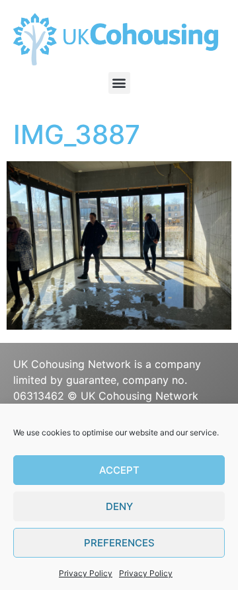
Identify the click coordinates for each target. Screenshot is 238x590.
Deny (119, 506)
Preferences (119, 542)
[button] (119, 83)
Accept (119, 470)
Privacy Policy (85, 573)
